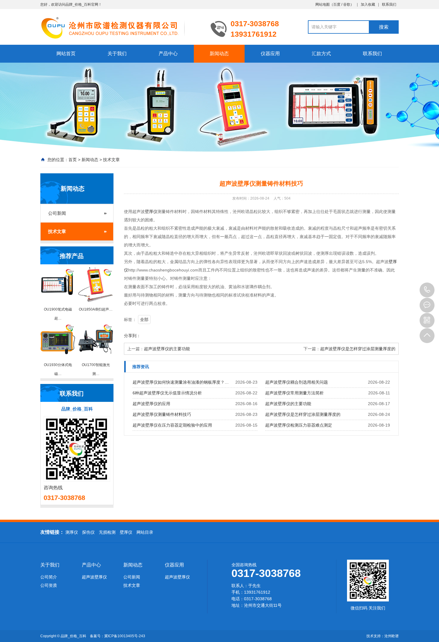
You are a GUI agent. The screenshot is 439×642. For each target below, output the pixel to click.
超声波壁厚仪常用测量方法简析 (294, 393)
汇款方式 (321, 53)
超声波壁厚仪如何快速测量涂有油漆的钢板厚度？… (181, 382)
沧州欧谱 (391, 636)
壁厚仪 (151, 211)
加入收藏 (368, 4)
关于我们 (117, 53)
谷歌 (346, 4)
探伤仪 (88, 532)
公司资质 (48, 585)
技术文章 (111, 159)
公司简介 (48, 577)
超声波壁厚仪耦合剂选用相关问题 (296, 382)
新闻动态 (219, 53)
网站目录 (144, 532)
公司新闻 (57, 213)
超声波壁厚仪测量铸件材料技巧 (162, 414)
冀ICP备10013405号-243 (124, 636)
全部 (144, 319)
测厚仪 (71, 532)
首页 (72, 159)
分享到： (132, 335)
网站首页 (66, 53)
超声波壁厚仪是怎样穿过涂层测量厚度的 (357, 348)
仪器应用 (270, 53)
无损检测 (107, 532)
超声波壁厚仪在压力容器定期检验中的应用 (172, 425)
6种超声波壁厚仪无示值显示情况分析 (167, 393)
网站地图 (322, 4)
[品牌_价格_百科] (121, 27)
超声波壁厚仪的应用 (151, 403)
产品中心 (168, 53)
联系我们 (389, 4)
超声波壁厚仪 (94, 577)
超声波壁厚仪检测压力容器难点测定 (298, 425)
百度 (336, 4)
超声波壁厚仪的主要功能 (167, 348)
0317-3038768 (427, 290)
